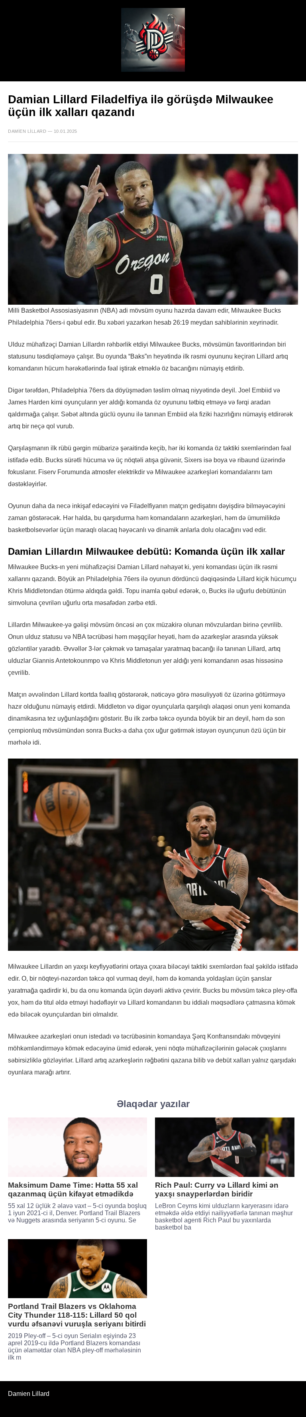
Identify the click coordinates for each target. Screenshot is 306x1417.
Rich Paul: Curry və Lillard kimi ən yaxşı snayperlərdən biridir (217, 1189)
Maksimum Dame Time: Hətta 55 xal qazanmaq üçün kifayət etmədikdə (73, 1189)
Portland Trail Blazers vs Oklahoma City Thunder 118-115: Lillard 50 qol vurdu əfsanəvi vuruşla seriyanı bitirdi (77, 1315)
